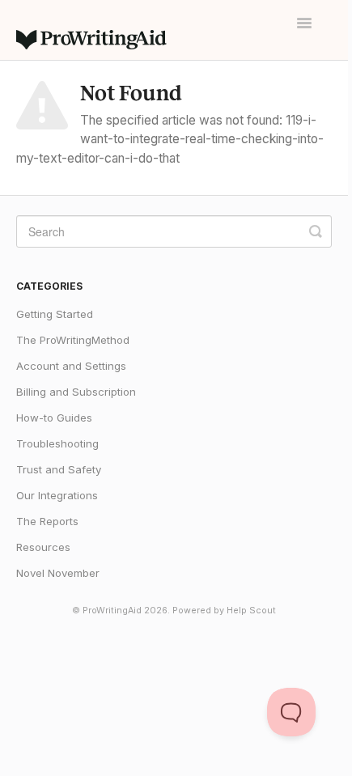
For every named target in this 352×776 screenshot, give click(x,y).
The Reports (47, 521)
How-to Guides (54, 417)
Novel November (58, 572)
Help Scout (251, 610)
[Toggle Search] (315, 231)
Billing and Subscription (76, 391)
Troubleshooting (57, 443)
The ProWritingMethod (72, 339)
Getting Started (54, 313)
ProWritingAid (112, 610)
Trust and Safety (58, 469)
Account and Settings (71, 365)
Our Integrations (57, 495)
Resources (43, 547)
